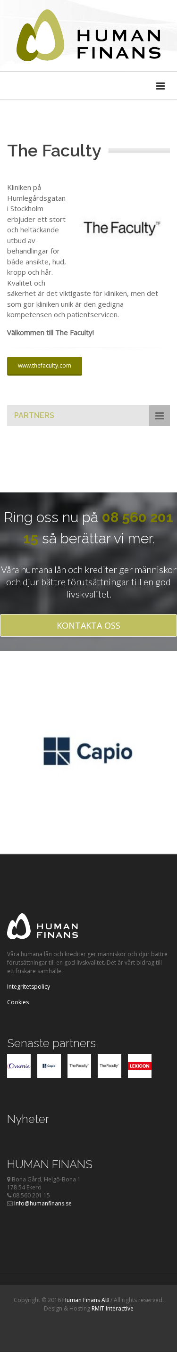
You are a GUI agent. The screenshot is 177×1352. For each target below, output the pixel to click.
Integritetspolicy (28, 987)
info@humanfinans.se (43, 1203)
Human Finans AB (85, 1300)
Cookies (18, 1002)
